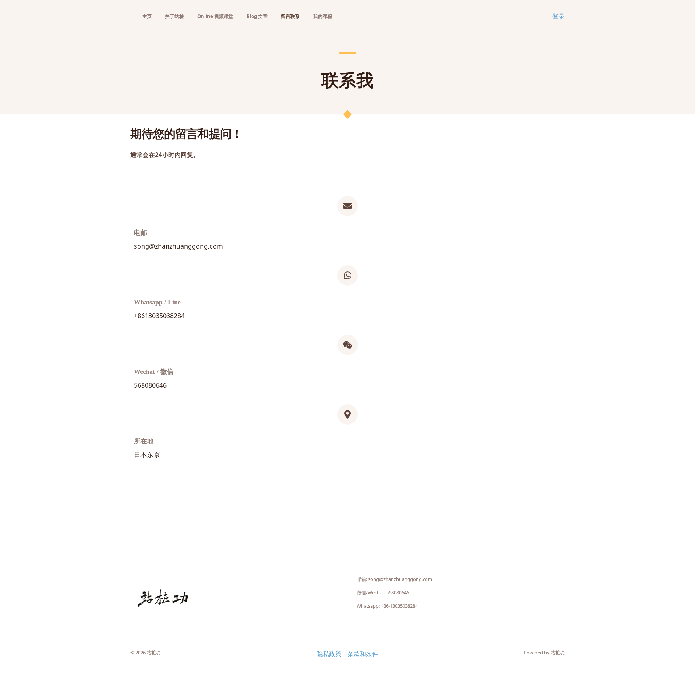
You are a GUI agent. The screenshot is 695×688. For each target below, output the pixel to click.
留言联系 (290, 16)
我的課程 (322, 16)
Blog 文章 (257, 16)
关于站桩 (174, 16)
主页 (147, 16)
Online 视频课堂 (215, 16)
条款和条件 (363, 654)
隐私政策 (329, 654)
